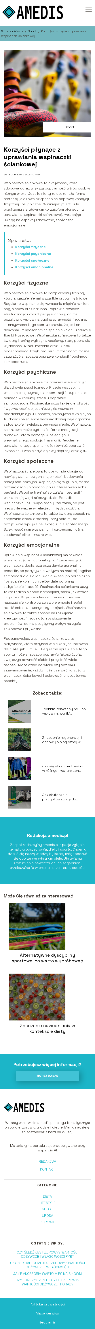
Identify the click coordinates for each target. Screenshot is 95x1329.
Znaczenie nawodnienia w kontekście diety (47, 1028)
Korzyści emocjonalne (34, 267)
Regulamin (47, 1322)
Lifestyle (47, 1202)
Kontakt (47, 1169)
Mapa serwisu (47, 1313)
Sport (32, 31)
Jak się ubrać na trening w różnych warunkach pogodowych (62, 768)
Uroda (47, 1215)
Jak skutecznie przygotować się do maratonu (59, 797)
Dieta (47, 1196)
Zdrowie (47, 1222)
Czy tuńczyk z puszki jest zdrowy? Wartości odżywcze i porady (47, 1282)
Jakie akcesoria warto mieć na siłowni (47, 1273)
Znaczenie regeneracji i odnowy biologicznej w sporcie (62, 740)
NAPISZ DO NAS (47, 1076)
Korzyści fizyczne (30, 246)
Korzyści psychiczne (33, 253)
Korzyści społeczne (32, 260)
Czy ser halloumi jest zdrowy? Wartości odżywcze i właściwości (47, 1265)
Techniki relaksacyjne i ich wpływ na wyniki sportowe (64, 711)
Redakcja (47, 1161)
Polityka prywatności (47, 1304)
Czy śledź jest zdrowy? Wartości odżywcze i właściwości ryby (47, 1254)
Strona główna (12, 31)
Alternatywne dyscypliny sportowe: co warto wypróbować (47, 958)
